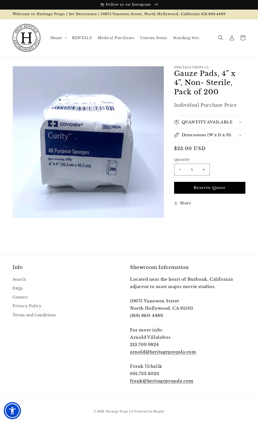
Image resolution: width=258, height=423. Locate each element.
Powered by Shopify (149, 411)
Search (19, 279)
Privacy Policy (27, 306)
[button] (58, 38)
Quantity (182, 159)
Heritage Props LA (120, 411)
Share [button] (185, 203)
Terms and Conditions (34, 315)
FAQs (18, 288)
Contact (20, 297)
